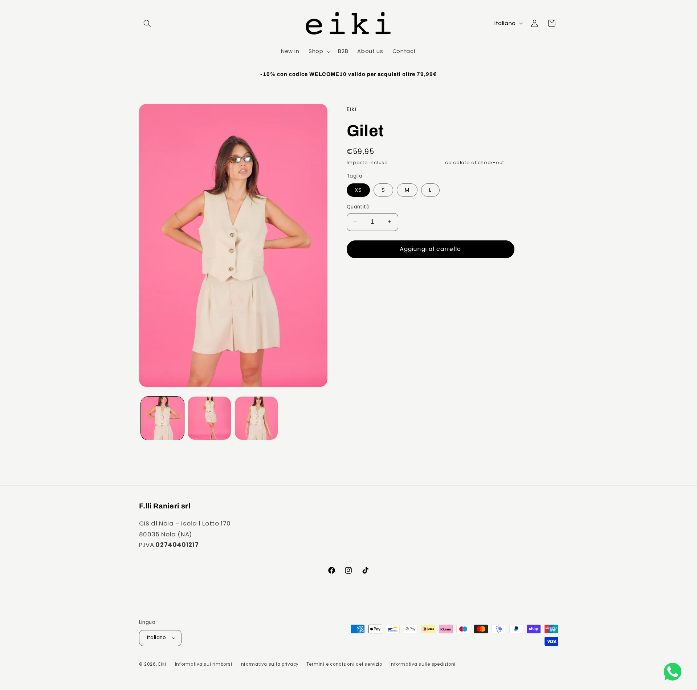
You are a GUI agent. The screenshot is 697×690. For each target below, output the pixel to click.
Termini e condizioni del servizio (344, 664)
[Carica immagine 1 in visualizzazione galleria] (162, 418)
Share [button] (363, 275)
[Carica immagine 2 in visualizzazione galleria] (209, 418)
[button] (147, 23)
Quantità (358, 206)
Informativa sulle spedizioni (423, 664)
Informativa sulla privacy (269, 664)
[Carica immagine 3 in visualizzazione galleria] (256, 418)
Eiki (162, 664)
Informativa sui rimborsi (203, 664)
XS (358, 189)
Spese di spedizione (417, 162)
